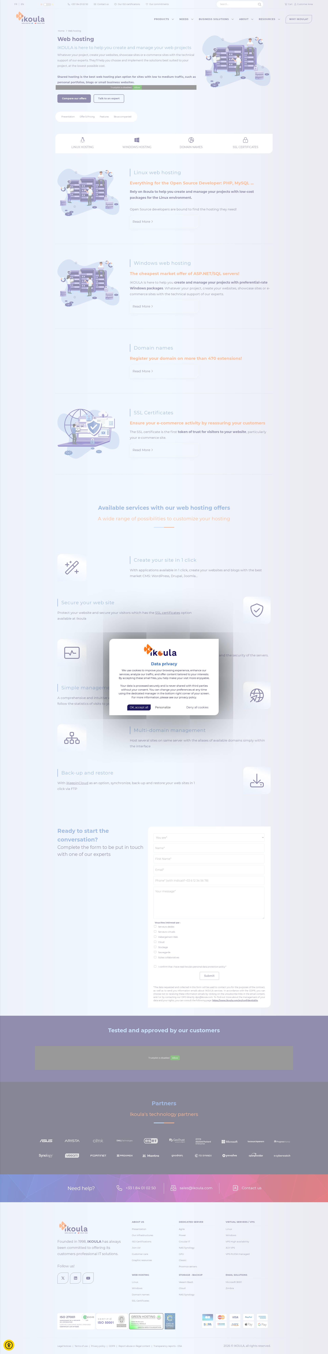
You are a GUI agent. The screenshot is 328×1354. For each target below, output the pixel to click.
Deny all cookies (197, 707)
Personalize (163, 707)
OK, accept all (139, 707)
